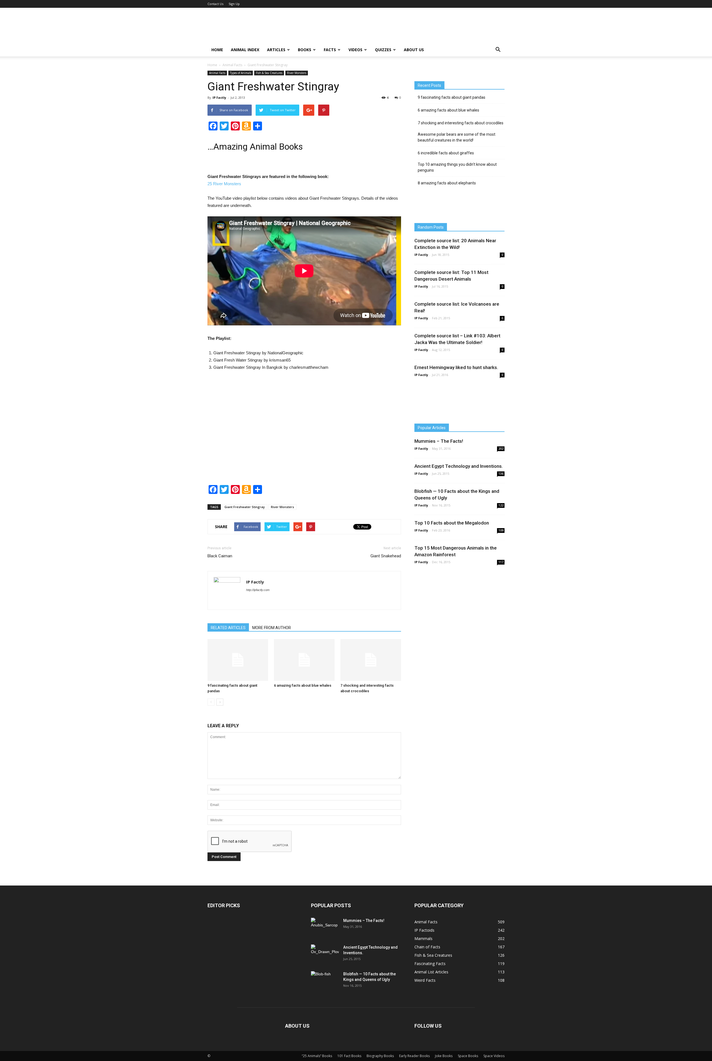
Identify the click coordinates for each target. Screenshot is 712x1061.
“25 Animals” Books (317, 1055)
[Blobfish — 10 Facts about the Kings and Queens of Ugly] (325, 980)
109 (500, 530)
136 (500, 474)
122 (500, 505)
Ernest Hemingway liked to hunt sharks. (456, 367)
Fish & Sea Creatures (269, 73)
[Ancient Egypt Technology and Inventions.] (325, 953)
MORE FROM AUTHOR (271, 627)
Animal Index (245, 49)
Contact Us (215, 4)
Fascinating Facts (430, 963)
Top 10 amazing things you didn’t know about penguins (457, 167)
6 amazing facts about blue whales (302, 685)
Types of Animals (240, 73)
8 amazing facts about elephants (447, 183)
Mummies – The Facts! (438, 441)
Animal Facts (232, 65)
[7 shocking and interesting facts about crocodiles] (370, 660)
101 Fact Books (349, 1055)
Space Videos (494, 1055)
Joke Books (444, 1055)
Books (304, 49)
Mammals (423, 938)
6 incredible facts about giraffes (446, 153)
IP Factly (219, 97)
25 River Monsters (224, 183)
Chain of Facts (427, 946)
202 (500, 449)
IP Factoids (424, 930)
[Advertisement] (304, 432)
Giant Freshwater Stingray (244, 507)
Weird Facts (425, 980)
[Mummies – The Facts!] (324, 927)
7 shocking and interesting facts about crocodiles (460, 123)
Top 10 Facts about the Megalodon (451, 523)
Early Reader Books (414, 1055)
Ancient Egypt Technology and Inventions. (458, 466)
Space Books (468, 1055)
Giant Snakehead (385, 555)
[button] (498, 49)
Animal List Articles (431, 972)
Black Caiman (219, 555)
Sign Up (234, 4)
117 (500, 562)
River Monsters (296, 73)
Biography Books (380, 1055)
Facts (330, 49)
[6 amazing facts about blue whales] (304, 660)
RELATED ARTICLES (228, 627)
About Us (414, 49)
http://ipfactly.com (258, 590)
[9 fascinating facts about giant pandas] (237, 660)
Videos (355, 49)
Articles (276, 49)
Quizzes (383, 49)
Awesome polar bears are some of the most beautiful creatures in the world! (456, 137)
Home (217, 49)
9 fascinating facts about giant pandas (451, 97)
